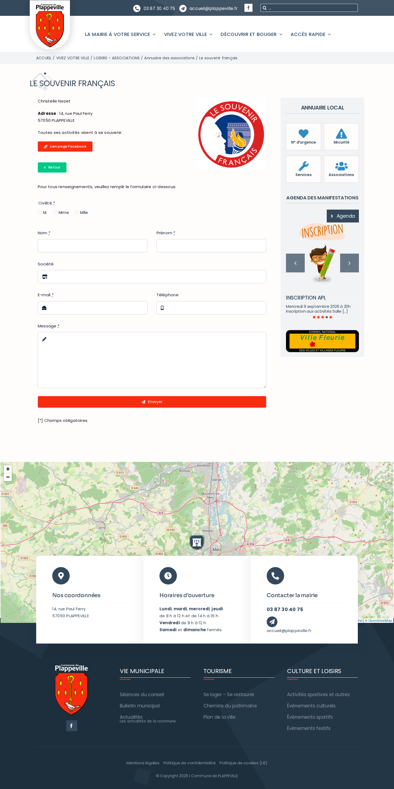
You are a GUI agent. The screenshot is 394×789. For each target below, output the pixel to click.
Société (46, 264)
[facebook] (248, 8)
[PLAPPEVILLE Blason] (50, 5)
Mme (64, 212)
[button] (314, 317)
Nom (44, 233)
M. (45, 212)
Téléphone (168, 295)
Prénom (166, 233)
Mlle (84, 212)
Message (49, 326)
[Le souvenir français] (231, 100)
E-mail (46, 295)
